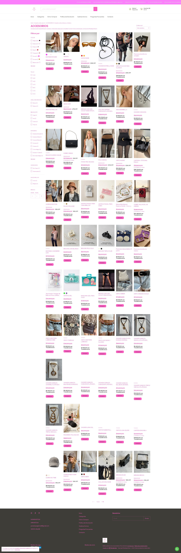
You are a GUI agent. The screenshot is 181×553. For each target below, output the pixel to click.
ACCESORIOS (50, 23)
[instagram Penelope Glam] (31, 513)
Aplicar (42, 196)
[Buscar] (95, 9)
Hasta (36, 192)
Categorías (40, 17)
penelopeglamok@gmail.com (40, 526)
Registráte (135, 9)
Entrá (134, 8)
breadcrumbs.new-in (39, 23)
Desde (32, 192)
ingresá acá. (131, 546)
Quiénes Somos (82, 17)
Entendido (17, 550)
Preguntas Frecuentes (97, 17)
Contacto (110, 17)
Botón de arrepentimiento (141, 546)
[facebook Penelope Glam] (35, 513)
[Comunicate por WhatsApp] (177, 549)
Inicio (32, 17)
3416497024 (34, 522)
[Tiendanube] (110, 548)
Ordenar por (139, 25)
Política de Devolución (67, 17)
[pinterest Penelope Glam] (39, 513)
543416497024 (35, 519)
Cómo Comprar (52, 17)
